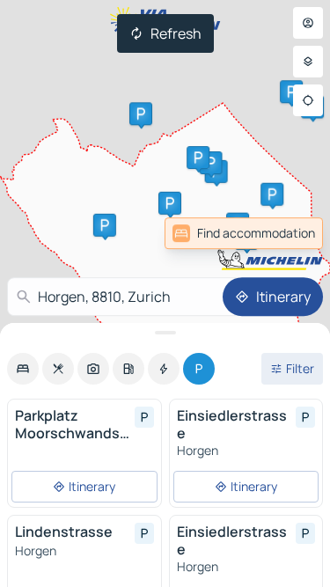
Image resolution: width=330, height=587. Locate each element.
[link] (244, 233)
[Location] (308, 100)
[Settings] (308, 61)
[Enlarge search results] (165, 332)
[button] (169, 203)
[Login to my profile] (308, 23)
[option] (23, 369)
